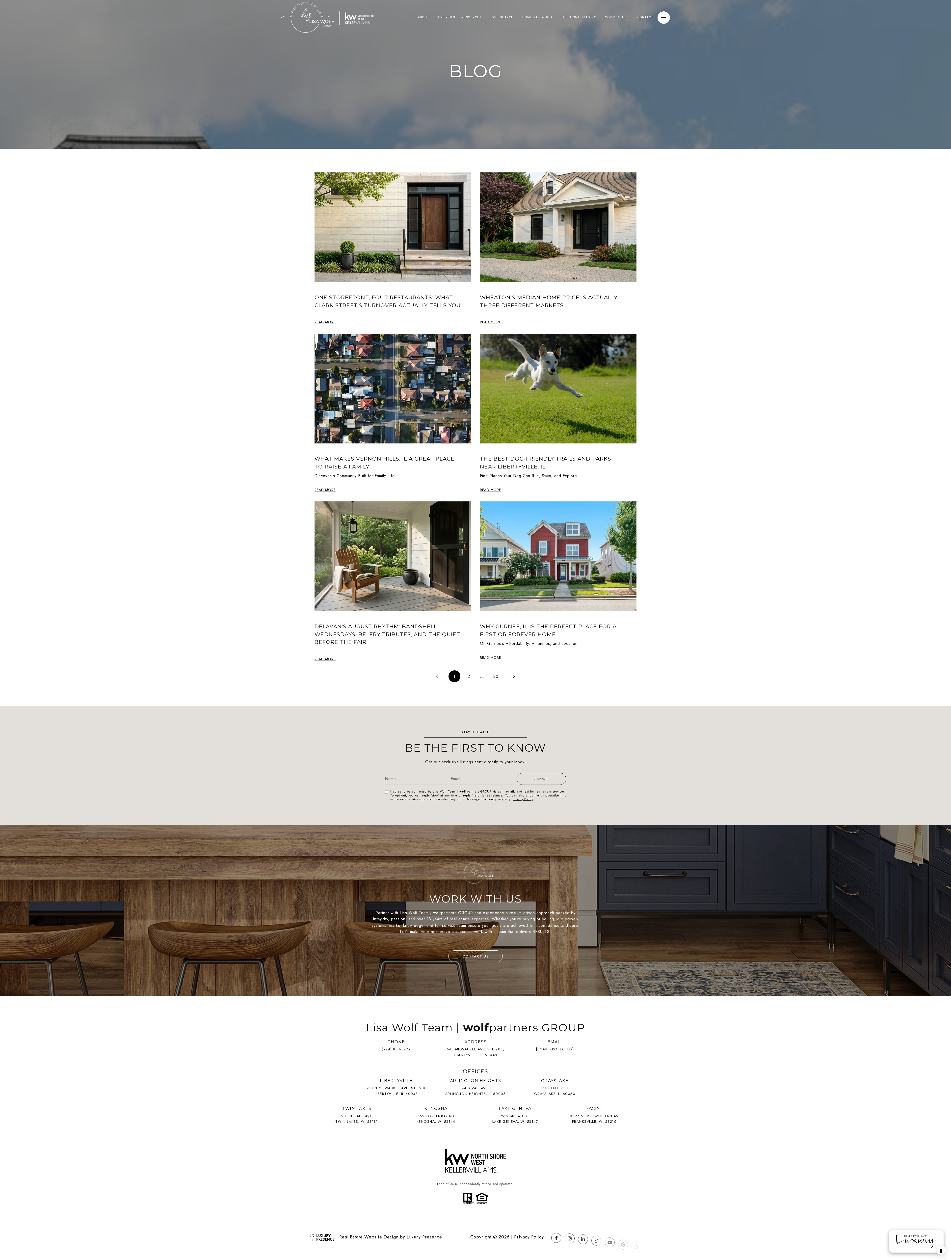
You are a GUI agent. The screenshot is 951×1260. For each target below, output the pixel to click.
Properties (445, 17)
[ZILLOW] (636, 1237)
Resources (472, 17)
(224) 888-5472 (396, 1049)
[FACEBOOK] (556, 1237)
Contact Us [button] (475, 956)
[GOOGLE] (623, 1237)
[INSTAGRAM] (570, 1237)
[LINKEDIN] (583, 1237)
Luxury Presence (424, 1237)
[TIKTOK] (596, 1237)
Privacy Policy (523, 799)
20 (496, 676)
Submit (541, 778)
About (423, 17)
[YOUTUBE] (610, 1237)
